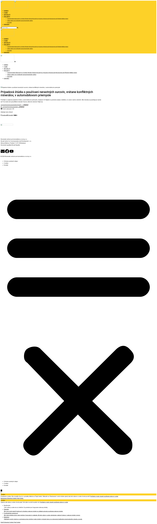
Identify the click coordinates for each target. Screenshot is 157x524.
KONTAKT (6, 24)
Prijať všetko (20, 498)
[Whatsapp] (13, 115)
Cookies (6, 163)
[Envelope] (3, 151)
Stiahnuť (26, 105)
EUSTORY (9, 22)
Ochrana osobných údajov (11, 161)
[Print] (16, 115)
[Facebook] (7, 151)
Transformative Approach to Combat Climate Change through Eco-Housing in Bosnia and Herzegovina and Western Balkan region (37, 18)
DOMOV (6, 11)
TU (42, 102)
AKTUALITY (7, 14)
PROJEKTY (7, 16)
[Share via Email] (15, 115)
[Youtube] (11, 151)
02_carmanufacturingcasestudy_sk (10, 107)
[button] (78, 323)
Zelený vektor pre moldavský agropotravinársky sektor (20, 20)
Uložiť (2, 522)
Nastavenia (4, 498)
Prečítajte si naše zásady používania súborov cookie (104, 496)
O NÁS (6, 12)
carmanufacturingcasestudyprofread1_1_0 (12, 105)
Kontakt (6, 165)
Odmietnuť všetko (12, 498)
